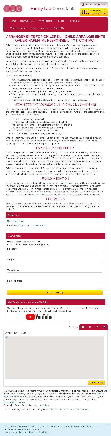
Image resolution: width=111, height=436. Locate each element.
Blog (34, 28)
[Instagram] (97, 327)
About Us (44, 28)
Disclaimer (60, 409)
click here (44, 405)
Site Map (70, 409)
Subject (11, 259)
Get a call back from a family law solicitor (95, 12)
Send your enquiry (54, 292)
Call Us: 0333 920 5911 (95, 4)
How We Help (26, 21)
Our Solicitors (45, 21)
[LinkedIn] (104, 327)
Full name (12, 249)
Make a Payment (18, 28)
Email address (14, 281)
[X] (90, 327)
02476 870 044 (20, 225)
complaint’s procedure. (14, 402)
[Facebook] (82, 327)
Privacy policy (26, 432)
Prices (61, 21)
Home (13, 21)
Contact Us (58, 28)
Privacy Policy (82, 409)
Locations (74, 21)
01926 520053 (37, 225)
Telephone (13, 270)
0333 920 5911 (17, 221)
